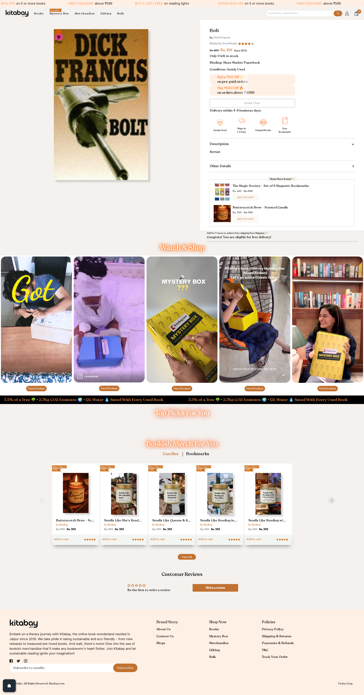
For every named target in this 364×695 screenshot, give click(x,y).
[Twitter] (18, 661)
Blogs (160, 643)
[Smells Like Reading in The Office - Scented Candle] (220, 502)
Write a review (215, 588)
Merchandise (219, 643)
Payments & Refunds (278, 643)
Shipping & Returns (276, 636)
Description (219, 144)
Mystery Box (218, 636)
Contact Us (165, 636)
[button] (40, 13)
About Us (163, 629)
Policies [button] (268, 622)
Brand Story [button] (167, 622)
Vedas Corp (345, 683)
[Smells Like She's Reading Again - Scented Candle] (124, 502)
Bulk (212, 657)
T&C (265, 650)
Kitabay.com (56, 683)
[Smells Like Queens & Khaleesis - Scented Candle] (172, 502)
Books (214, 629)
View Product (36, 388)
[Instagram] (25, 661)
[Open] (9, 685)
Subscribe (125, 668)
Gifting (214, 650)
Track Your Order (275, 657)
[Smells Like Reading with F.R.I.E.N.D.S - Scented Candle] (268, 502)
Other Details (220, 166)
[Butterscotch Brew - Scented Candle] (76, 500)
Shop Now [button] (218, 622)
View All (187, 557)
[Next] (331, 500)
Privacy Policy (273, 629)
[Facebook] (11, 661)
